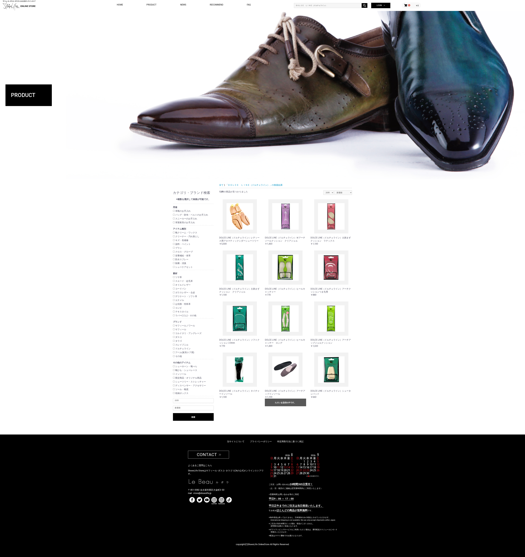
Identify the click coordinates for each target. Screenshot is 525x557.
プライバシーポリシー (261, 441)
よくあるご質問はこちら (200, 465)
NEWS (183, 4)
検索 (193, 417)
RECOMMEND (216, 4)
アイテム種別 (179, 228)
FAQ (249, 4)
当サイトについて (235, 441)
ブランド (177, 321)
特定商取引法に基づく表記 (290, 441)
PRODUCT (151, 4)
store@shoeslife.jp (202, 493)
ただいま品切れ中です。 (285, 402)
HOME (120, 4)
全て (221, 185)
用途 (175, 207)
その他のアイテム (181, 362)
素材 (175, 273)
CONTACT (207, 454)
